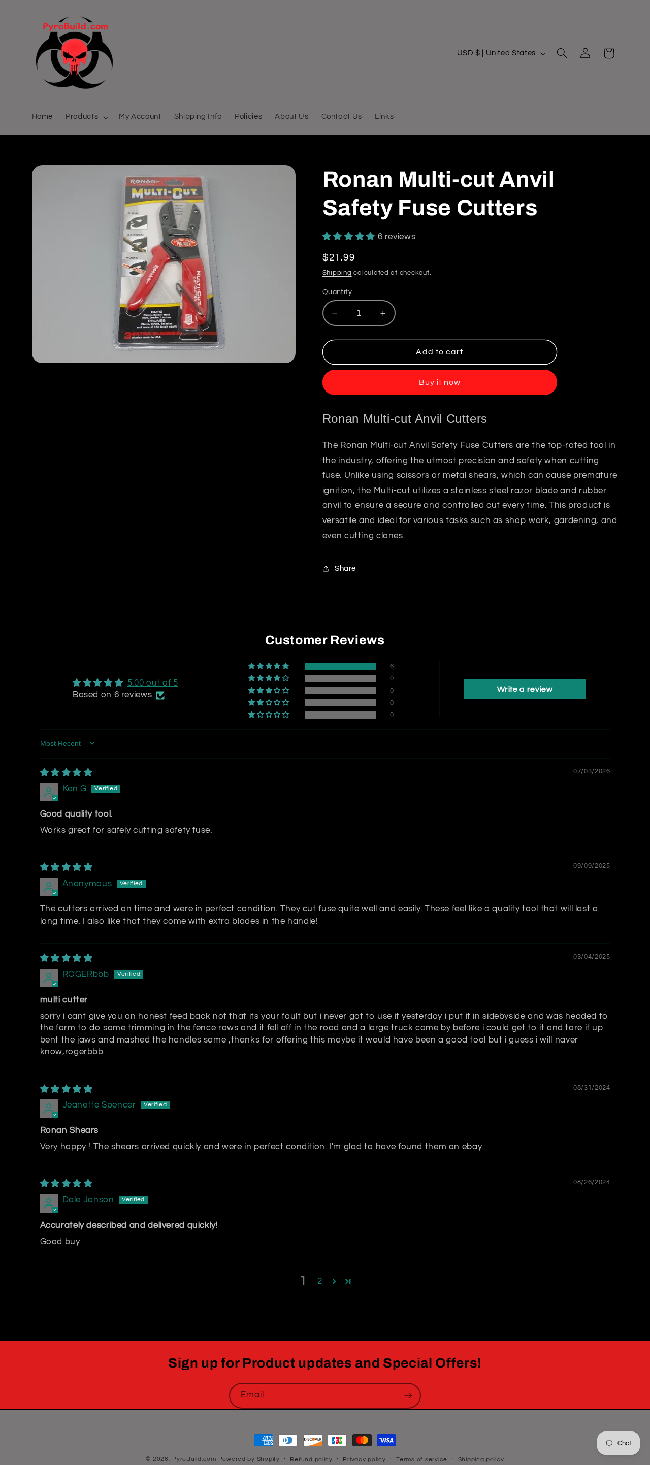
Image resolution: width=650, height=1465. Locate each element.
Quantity (337, 292)
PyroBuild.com (194, 1459)
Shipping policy (481, 1459)
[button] (86, 117)
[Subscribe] (408, 1396)
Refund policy (311, 1459)
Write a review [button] (525, 689)
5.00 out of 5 (152, 683)
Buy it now (440, 382)
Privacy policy (364, 1459)
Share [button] (345, 568)
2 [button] (319, 1281)
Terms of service (421, 1459)
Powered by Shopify (249, 1459)
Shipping (337, 273)
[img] (66, 772)
